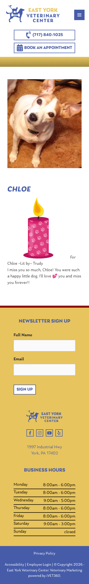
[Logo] (32, 15)
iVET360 (53, 576)
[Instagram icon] (39, 433)
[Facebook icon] (30, 433)
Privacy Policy (44, 553)
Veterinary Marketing (66, 570)
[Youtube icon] (49, 433)
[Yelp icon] (59, 433)
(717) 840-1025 (48, 35)
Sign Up (25, 389)
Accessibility (14, 565)
